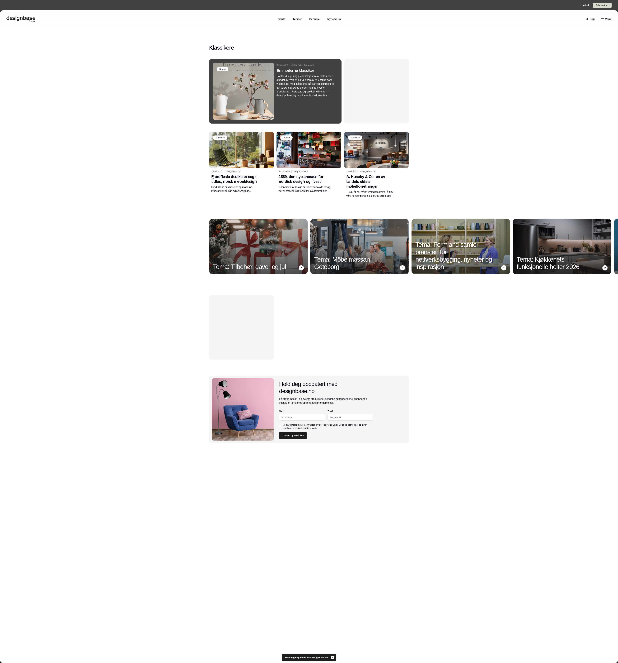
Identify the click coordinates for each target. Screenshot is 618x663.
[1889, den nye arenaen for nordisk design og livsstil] (308, 162)
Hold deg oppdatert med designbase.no (306, 657)
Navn (281, 411)
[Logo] (20, 19)
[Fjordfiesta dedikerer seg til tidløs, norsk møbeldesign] (241, 162)
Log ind (585, 5)
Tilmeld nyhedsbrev (293, 435)
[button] (301, 267)
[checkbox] (280, 426)
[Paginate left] (211, 246)
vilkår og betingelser (348, 424)
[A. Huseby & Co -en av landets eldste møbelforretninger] (376, 165)
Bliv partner (602, 5)
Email (330, 411)
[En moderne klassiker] (275, 91)
